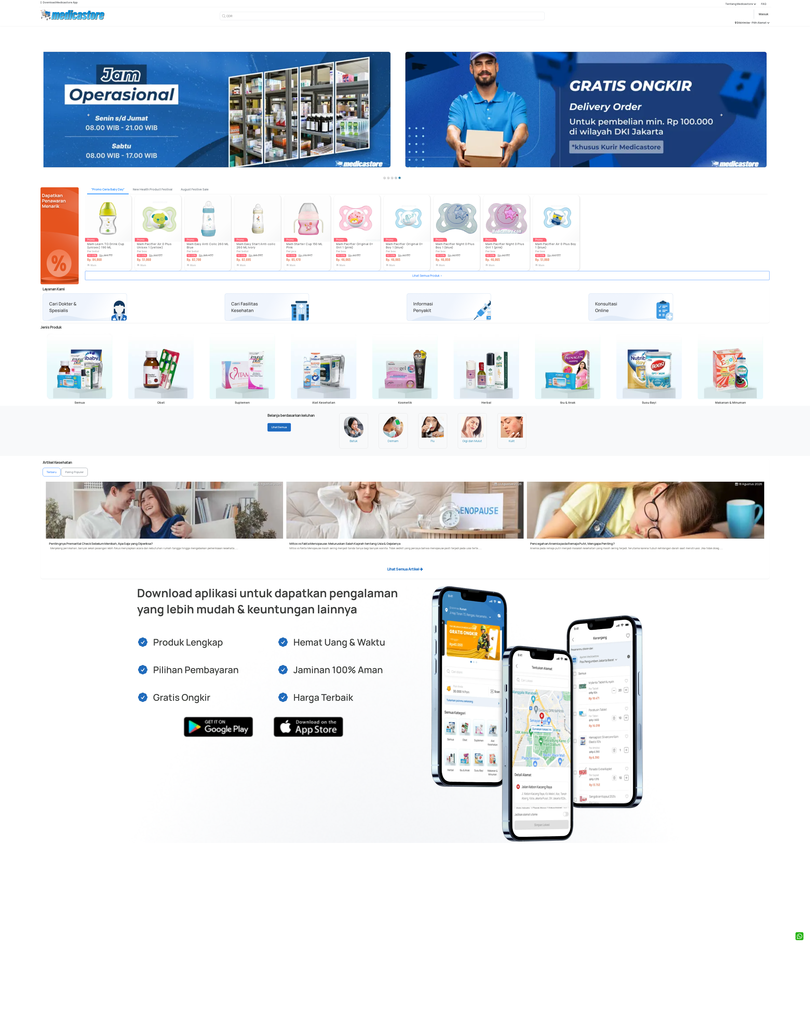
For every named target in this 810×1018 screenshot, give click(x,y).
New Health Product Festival (152, 189)
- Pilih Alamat (758, 22)
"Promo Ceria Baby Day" (107, 189)
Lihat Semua (279, 427)
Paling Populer (74, 472)
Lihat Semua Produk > (427, 276)
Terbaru (52, 472)
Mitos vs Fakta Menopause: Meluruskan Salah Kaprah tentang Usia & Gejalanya (344, 543)
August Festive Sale (195, 189)
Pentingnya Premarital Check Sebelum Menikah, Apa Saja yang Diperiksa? (101, 543)
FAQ (763, 4)
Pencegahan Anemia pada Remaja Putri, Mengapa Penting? (572, 543)
